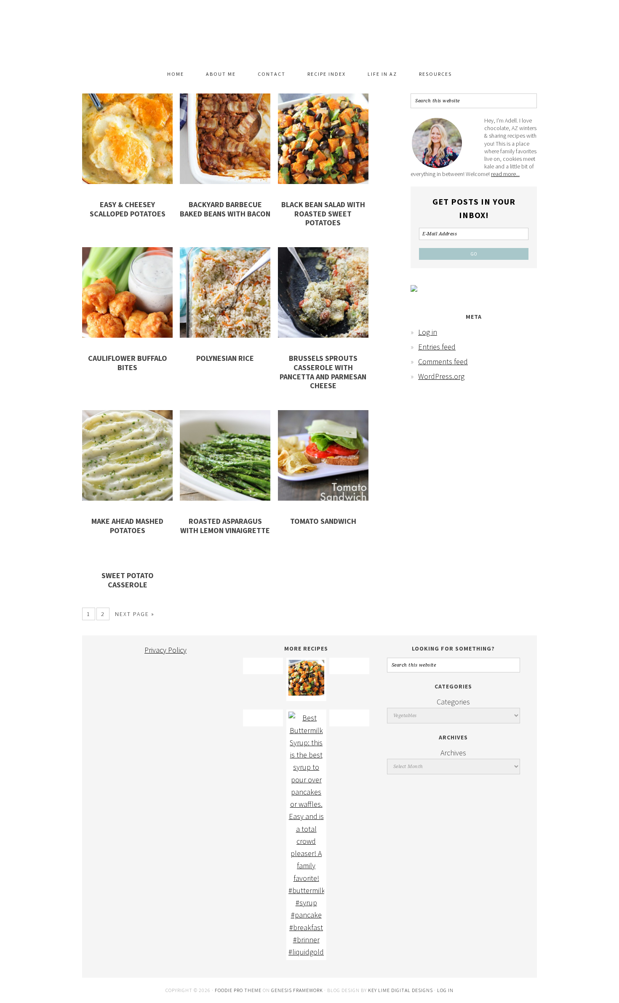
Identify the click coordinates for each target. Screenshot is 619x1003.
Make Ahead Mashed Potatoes (127, 525)
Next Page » (135, 614)
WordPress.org (441, 376)
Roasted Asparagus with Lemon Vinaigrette (225, 525)
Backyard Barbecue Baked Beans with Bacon (225, 209)
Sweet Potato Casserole (127, 580)
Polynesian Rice (225, 358)
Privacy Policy (165, 650)
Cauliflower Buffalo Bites (127, 362)
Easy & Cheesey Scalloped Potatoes (127, 209)
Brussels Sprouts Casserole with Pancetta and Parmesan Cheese (323, 371)
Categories (453, 702)
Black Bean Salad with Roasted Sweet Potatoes (323, 213)
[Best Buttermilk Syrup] (306, 952)
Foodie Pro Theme (238, 990)
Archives (453, 753)
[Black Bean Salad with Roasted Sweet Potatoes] (306, 693)
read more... (505, 174)
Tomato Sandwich (323, 521)
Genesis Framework (297, 990)
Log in (427, 332)
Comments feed (443, 361)
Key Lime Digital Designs (401, 990)
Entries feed (437, 347)
